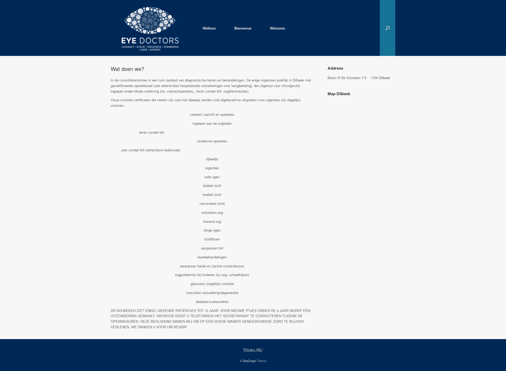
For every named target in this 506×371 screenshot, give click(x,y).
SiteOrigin (249, 361)
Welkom (209, 28)
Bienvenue (242, 28)
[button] (387, 28)
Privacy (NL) (253, 349)
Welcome (277, 28)
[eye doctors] (150, 28)
